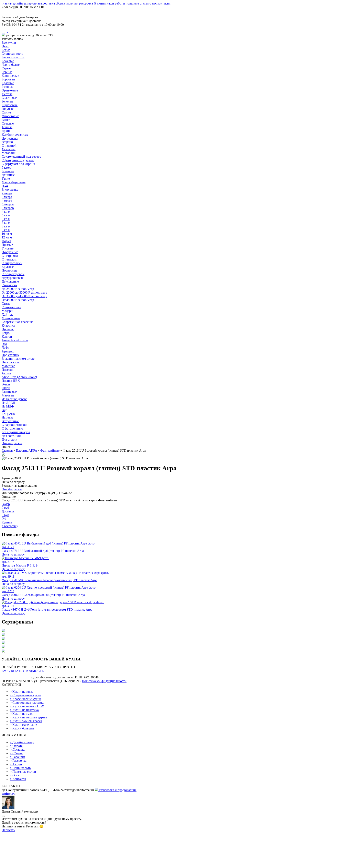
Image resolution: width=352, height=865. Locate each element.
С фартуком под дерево (18, 160)
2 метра (7, 193)
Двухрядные (10, 281)
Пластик (7, 369)
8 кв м (6, 226)
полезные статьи (137, 3)
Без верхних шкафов (16, 432)
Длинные (8, 175)
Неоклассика (11, 362)
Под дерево (10, 138)
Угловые (7, 248)
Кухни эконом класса (26, 721)
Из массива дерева (14, 399)
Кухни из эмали (22, 713)
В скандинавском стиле (18, 358)
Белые (6, 50)
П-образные (10, 252)
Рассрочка (18, 760)
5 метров (8, 204)
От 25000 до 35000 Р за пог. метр (24, 292)
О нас (15, 775)
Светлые (8, 123)
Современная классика (17, 322)
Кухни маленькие (23, 724)
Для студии (9, 439)
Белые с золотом (13, 57)
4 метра (7, 200)
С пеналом (9, 259)
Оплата (16, 746)
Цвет (5, 46)
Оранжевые (10, 90)
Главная (7, 450)
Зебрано (7, 142)
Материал (8, 366)
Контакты (18, 779)
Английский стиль (15, 340)
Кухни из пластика (24, 710)
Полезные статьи (23, 771)
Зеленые (7, 101)
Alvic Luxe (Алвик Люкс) (19, 377)
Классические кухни (25, 699)
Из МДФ (8, 406)
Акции (16, 764)
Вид (4, 410)
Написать (8, 830)
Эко (4, 344)
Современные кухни (25, 695)
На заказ (7, 417)
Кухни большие (22, 728)
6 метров (8, 208)
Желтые (7, 94)
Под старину (10, 355)
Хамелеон (8, 149)
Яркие (6, 130)
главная (7, 3)
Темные (7, 127)
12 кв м (7, 237)
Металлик (8, 153)
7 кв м (6, 222)
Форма (6, 241)
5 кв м (6, 215)
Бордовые (8, 79)
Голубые (7, 108)
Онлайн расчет (12, 443)
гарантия (72, 3)
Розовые (7, 86)
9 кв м (6, 230)
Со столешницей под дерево (21, 156)
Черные (7, 72)
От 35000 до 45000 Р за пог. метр (24, 296)
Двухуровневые (12, 277)
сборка (60, 3)
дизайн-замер (22, 3)
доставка (49, 3)
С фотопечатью (12, 428)
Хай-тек (7, 314)
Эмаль (6, 384)
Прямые (7, 244)
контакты (163, 3)
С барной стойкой (14, 424)
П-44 (5, 186)
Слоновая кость (12, 53)
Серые (6, 68)
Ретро (6, 333)
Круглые (8, 266)
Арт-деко (8, 351)
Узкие (6, 178)
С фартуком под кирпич (18, 164)
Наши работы (20, 768)
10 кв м (7, 233)
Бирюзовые (10, 105)
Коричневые (10, 75)
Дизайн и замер (22, 742)
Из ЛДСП (8, 402)
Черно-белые (11, 64)
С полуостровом (13, 274)
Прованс (8, 329)
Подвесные (9, 270)
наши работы (116, 3)
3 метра (7, 197)
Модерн (7, 311)
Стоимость (9, 285)
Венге (6, 119)
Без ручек (8, 413)
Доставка (17, 749)
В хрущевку (10, 189)
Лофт (5, 347)
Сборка (16, 753)
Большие (8, 171)
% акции (100, 3)
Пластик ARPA (26, 450)
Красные (8, 83)
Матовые (8, 395)
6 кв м (6, 219)
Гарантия (17, 757)
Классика (8, 325)
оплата (37, 3)
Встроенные (10, 421)
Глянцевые (9, 391)
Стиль (6, 303)
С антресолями (12, 263)
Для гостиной (11, 436)
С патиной (9, 145)
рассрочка (86, 3)
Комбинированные (15, 134)
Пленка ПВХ (11, 380)
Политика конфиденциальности (104, 681)
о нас (153, 3)
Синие (6, 112)
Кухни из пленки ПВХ (27, 706)
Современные (11, 307)
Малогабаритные (13, 182)
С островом (10, 255)
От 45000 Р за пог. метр (18, 300)
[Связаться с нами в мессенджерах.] (32, 861)
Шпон (6, 388)
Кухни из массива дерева (28, 717)
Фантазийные (49, 450)
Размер (6, 167)
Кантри (7, 336)
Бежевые (8, 61)
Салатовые (9, 97)
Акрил (6, 373)
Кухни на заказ (21, 691)
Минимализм (11, 318)
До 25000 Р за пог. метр (18, 289)
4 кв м (6, 211)
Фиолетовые (10, 116)
